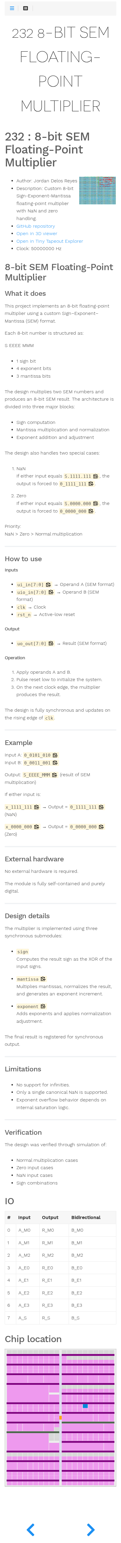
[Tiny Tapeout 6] (90, 1528)
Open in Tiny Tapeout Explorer (49, 241)
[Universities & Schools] (30, 1528)
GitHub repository (35, 226)
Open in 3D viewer (36, 233)
